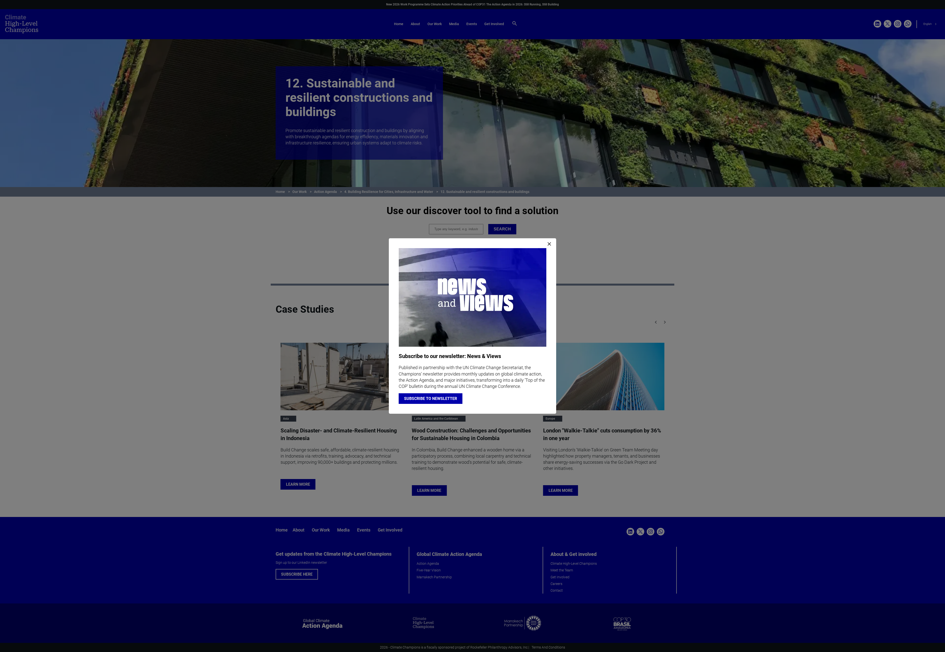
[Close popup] (549, 244)
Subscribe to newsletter (430, 398)
